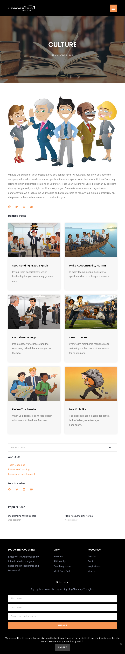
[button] (113, 8)
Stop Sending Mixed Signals (30, 265)
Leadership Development (21, 474)
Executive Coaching (18, 469)
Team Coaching (16, 464)
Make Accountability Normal (87, 265)
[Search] (110, 447)
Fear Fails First (78, 409)
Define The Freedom (25, 409)
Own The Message (24, 337)
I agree (62, 647)
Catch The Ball (78, 337)
